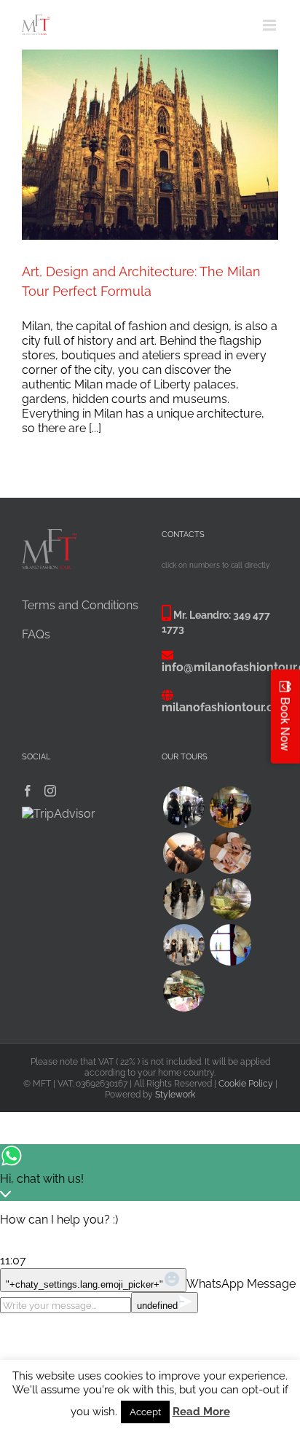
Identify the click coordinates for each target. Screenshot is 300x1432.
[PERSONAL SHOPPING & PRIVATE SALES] (183, 945)
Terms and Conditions (80, 605)
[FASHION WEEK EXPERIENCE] (183, 807)
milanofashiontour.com (226, 707)
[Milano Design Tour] (230, 899)
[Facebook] (27, 791)
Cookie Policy (245, 1084)
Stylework (175, 1094)
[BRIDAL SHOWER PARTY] (183, 853)
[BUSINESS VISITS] (230, 853)
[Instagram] (50, 791)
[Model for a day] (183, 899)
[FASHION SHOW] (230, 807)
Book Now (285, 724)
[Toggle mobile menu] (270, 25)
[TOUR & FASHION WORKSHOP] (183, 991)
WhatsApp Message (241, 1284)
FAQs (36, 634)
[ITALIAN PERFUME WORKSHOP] (230, 945)
